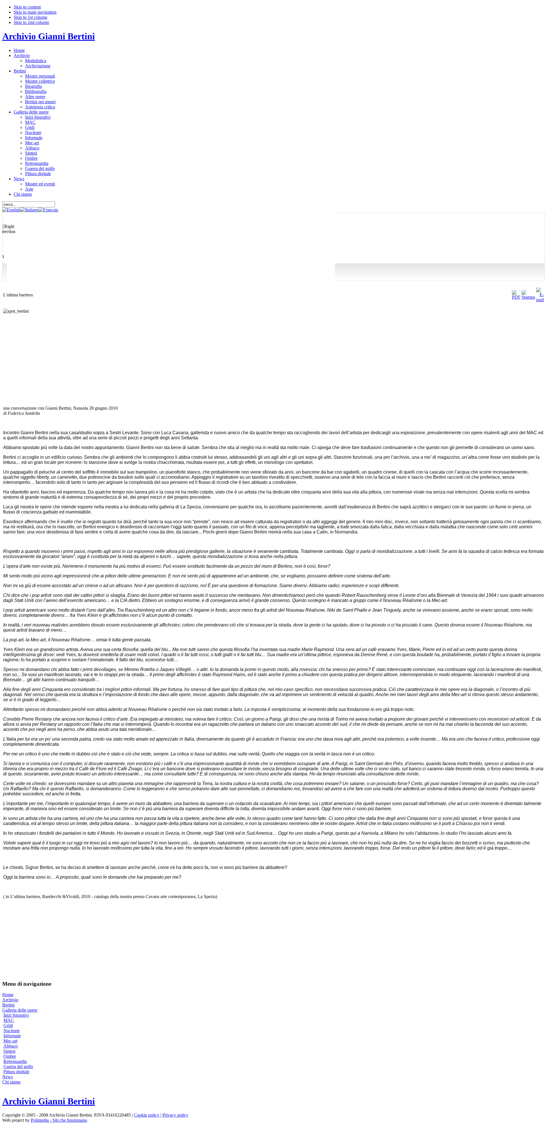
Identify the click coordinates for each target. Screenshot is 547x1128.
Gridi (8, 1025)
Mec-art (10, 1040)
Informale (12, 1035)
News (7, 1076)
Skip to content (27, 7)
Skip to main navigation (35, 12)
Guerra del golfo (18, 1066)
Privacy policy (175, 1115)
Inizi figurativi (16, 1015)
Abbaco (10, 1046)
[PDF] (516, 297)
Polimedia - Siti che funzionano (59, 1120)
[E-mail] (540, 299)
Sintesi (9, 1051)
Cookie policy (147, 1115)
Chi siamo (11, 1082)
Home (7, 994)
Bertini (8, 1004)
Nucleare (11, 1030)
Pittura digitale (16, 1071)
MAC (8, 1020)
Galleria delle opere (19, 1010)
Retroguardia (15, 1061)
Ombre (9, 1056)
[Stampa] (528, 297)
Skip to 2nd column (31, 22)
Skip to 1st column (30, 17)
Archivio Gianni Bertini (48, 36)
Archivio (10, 999)
